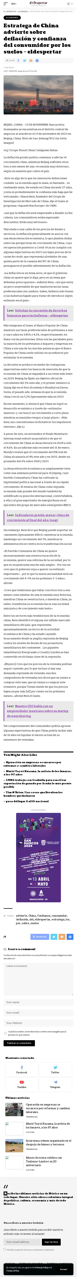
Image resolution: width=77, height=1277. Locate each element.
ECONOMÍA (12, 18)
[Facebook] (21, 1070)
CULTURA (30, 1132)
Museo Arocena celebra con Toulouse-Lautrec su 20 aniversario (44, 1161)
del (31, 919)
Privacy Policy (41, 1267)
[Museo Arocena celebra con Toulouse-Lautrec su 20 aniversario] (14, 1162)
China (32, 916)
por (18, 923)
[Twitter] (55, 1070)
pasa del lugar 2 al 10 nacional (27, 801)
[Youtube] (21, 1085)
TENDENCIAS (31, 1117)
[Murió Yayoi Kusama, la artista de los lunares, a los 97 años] (14, 1128)
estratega (58, 919)
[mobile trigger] (7, 3)
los (67, 919)
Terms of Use (12, 1271)
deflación (22, 919)
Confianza (43, 916)
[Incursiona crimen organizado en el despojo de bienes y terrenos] (14, 1145)
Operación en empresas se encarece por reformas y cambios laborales (32, 764)
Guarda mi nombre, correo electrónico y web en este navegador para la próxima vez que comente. (37, 1033)
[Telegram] (55, 1085)
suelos (34, 923)
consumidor (59, 916)
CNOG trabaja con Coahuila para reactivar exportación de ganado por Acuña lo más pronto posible (37, 784)
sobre (25, 923)
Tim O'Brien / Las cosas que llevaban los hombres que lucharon (33, 794)
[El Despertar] (38, 4)
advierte (21, 916)
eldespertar (42, 919)
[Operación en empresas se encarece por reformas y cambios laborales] (14, 1109)
